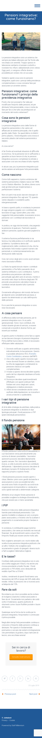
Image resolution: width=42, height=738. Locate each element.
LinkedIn (28, 679)
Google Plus (20, 679)
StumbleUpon (36, 679)
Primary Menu (37, 5)
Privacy (4, 720)
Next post (33, 694)
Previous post (10, 694)
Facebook (12, 679)
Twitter (5, 679)
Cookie (12, 720)
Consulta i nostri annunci (21, 657)
